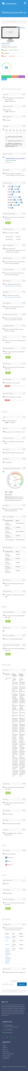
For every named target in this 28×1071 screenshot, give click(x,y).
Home (4, 1045)
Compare (22, 76)
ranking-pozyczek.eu (8, 937)
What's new (6, 1051)
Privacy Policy (7, 1056)
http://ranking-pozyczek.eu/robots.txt (13, 297)
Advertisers (6, 1058)
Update (15, 76)
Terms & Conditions (8, 1053)
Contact (5, 1047)
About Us (5, 1049)
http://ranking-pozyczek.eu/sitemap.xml (13, 286)
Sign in (8, 222)
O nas (6, 940)
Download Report (7, 76)
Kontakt (7, 944)
